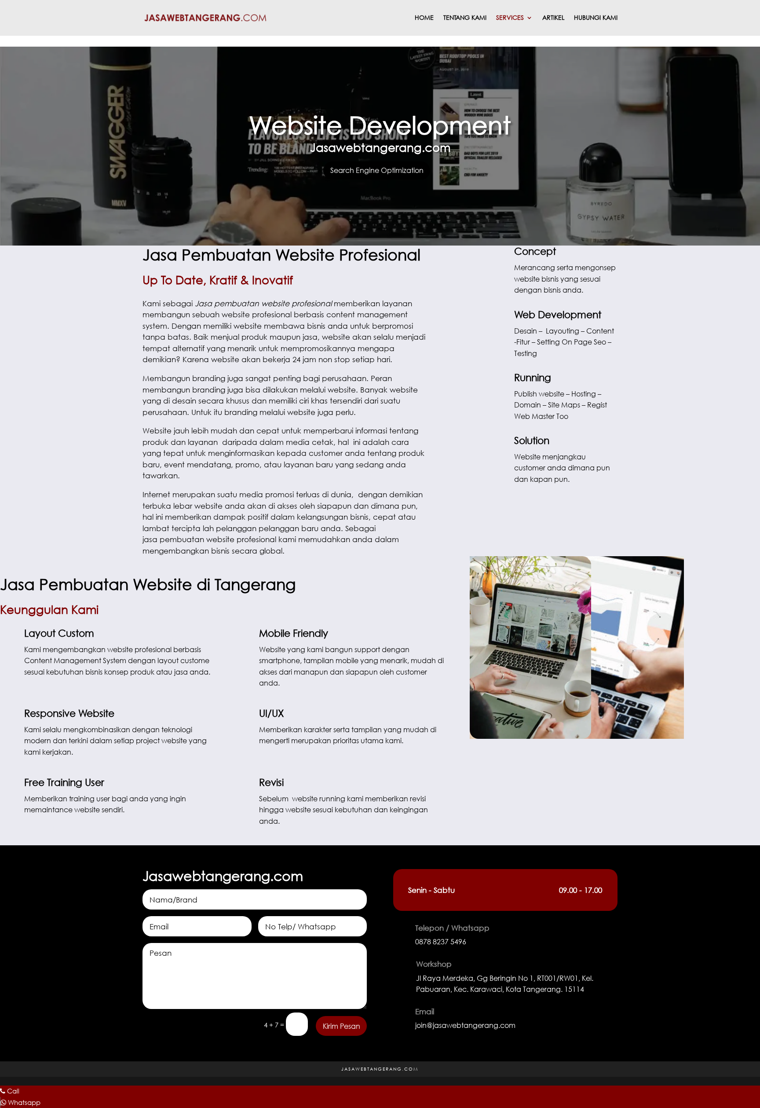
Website (272, 649)
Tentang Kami (464, 18)
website (342, 389)
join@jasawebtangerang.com (465, 1025)
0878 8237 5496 (440, 941)
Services (510, 18)
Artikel (553, 18)
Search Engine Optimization (377, 170)
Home (424, 18)
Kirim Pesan (341, 1026)
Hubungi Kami (596, 18)
